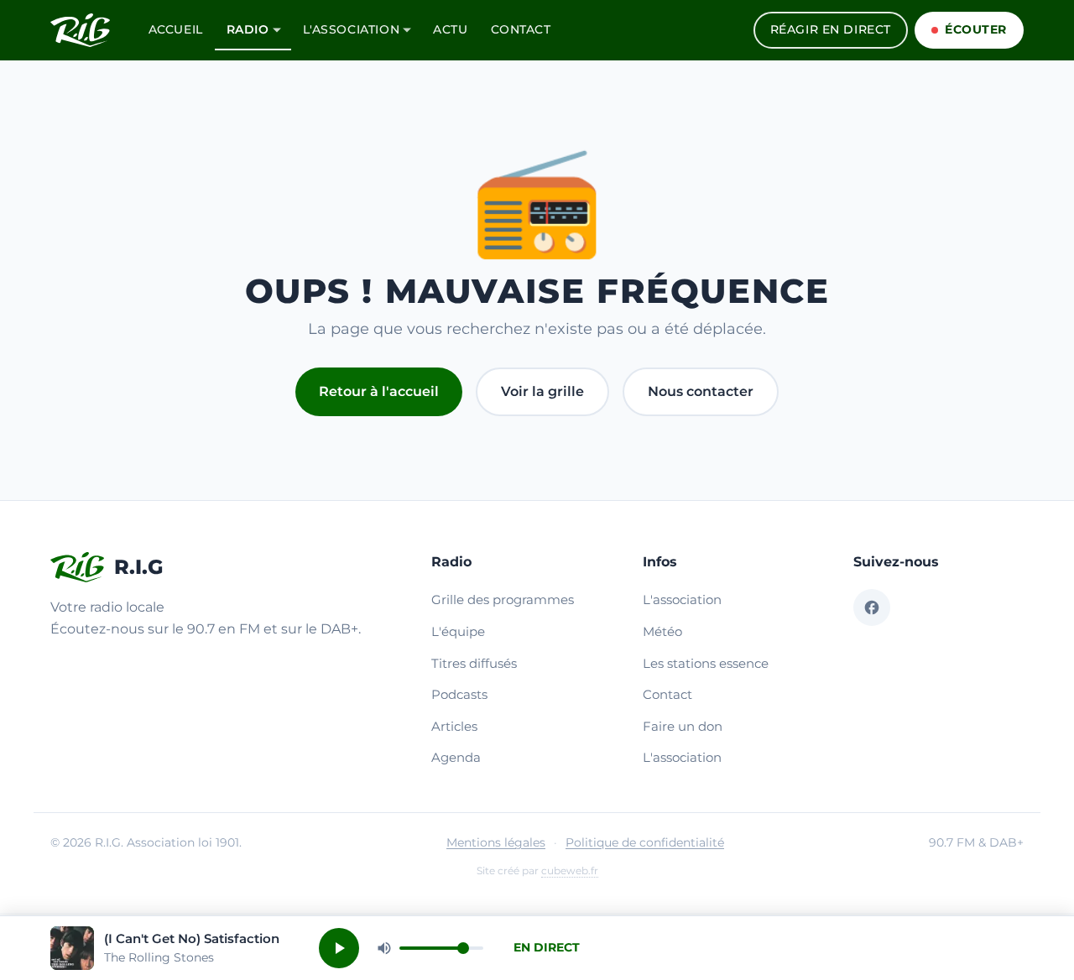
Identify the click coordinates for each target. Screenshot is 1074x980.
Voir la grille (542, 391)
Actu (450, 29)
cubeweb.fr (569, 870)
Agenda (456, 757)
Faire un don (682, 726)
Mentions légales (495, 842)
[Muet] (384, 948)
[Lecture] (339, 948)
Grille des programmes (502, 599)
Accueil (176, 29)
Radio (248, 29)
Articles (454, 726)
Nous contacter (700, 391)
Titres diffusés (474, 663)
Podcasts (459, 694)
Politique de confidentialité (645, 842)
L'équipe (458, 631)
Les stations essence (706, 663)
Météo (662, 631)
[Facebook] (871, 607)
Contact (520, 29)
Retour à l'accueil (379, 391)
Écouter (976, 29)
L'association (351, 29)
